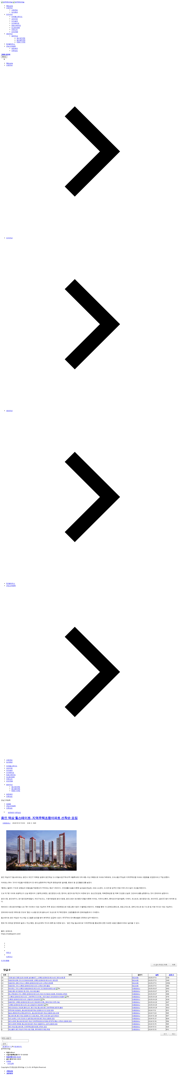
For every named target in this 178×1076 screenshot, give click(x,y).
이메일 (8, 1061)
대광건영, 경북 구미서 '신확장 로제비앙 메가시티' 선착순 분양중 (30, 983)
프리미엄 (14, 19)
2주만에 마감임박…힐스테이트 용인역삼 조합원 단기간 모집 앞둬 (31, 1010)
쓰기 (165, 1034)
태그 (173, 1034)
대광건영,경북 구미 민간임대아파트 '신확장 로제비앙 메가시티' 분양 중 (33, 980)
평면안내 (14, 36)
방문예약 (14, 48)
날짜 (157, 975)
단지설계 (14, 21)
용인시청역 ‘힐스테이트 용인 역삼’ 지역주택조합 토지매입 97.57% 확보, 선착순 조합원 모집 (40, 1021)
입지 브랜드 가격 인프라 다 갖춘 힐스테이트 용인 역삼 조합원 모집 (31, 1018)
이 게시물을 (5, 960)
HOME (8, 804)
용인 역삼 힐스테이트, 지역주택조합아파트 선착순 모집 (39, 818)
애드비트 (135, 977)
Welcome (9, 6)
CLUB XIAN (15, 28)
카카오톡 (10, 1063)
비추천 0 (9, 957)
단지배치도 (15, 23)
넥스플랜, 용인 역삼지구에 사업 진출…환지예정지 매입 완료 (29, 1029)
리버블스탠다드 (16, 17)
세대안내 (9, 34)
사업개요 (14, 10)
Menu (4, 57)
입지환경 (14, 12)
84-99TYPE (21, 40)
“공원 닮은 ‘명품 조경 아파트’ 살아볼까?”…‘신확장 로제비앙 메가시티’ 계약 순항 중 (36, 977)
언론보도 (14, 51)
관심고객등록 (11, 46)
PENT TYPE (21, 42)
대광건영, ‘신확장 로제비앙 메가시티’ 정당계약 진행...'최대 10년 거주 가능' (34, 1002)
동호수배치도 (16, 25)
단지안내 (9, 14)
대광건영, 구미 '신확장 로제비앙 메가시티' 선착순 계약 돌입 (29, 986)
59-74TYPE (21, 38)
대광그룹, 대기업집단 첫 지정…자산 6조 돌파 (24, 991)
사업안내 (9, 8)
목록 (173, 965)
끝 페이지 (18, 1046)
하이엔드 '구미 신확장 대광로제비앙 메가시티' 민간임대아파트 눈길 (31, 988)
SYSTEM (14, 32)
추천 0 (8, 953)
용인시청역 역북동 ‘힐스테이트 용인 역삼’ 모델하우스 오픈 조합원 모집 (32, 1024)
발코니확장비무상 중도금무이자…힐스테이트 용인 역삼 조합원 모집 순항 (33, 1013)
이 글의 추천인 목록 (160, 965)
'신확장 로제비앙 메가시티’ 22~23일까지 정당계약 (26, 1005)
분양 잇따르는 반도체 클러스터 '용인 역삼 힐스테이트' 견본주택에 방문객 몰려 (35, 1007)
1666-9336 (13, 1057)
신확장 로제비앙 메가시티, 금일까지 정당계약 (24, 999)
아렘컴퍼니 (6, 823)
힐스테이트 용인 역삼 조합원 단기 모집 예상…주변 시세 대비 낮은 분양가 (33, 1016)
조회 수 (171, 975)
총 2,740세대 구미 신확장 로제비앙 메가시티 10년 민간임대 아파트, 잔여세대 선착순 (37, 994)
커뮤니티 (14, 30)
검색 (4, 1044)
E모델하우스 (10, 44)
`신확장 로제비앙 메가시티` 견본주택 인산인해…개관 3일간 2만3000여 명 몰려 (36, 997)
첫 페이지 (5, 1046)
